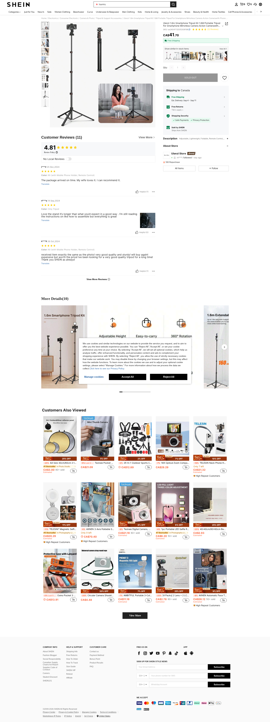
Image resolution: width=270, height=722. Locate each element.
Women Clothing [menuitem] (62, 12)
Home (43, 18)
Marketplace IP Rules (52, 716)
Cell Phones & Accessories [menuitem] (240, 12)
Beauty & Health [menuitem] (201, 12)
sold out (190, 77)
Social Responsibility (52, 659)
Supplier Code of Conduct (50, 668)
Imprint (78, 716)
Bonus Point (95, 659)
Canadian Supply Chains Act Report (50, 663)
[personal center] (236, 4)
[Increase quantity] (183, 67)
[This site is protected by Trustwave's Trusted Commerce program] (139, 709)
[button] (255, 4)
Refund (69, 674)
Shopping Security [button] (180, 116)
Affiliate (69, 678)
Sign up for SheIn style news (152, 661)
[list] (158, 653)
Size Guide (71, 666)
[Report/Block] (153, 192)
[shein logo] (18, 4)
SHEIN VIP (70, 670)
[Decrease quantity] (172, 67)
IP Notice (68, 716)
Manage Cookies (89, 712)
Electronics (53, 18)
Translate (45, 184)
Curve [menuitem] (90, 12)
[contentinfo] (183, 703)
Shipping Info (72, 651)
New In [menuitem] (41, 12)
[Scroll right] (261, 12)
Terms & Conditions (108, 712)
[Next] (224, 347)
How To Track (72, 663)
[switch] (69, 158)
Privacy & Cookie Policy (69, 712)
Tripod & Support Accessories (109, 18)
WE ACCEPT (142, 698)
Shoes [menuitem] (187, 12)
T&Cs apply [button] (177, 110)
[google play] (191, 655)
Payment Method (97, 655)
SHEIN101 (47, 681)
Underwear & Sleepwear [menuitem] (107, 12)
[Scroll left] (257, 12)
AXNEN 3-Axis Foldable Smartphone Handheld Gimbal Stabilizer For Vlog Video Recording (97, 529)
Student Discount (50, 677)
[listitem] (168, 56)
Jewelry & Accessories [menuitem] (171, 12)
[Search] (173, 4)
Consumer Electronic (69, 18)
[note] (60, 459)
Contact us (94, 651)
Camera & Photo (87, 18)
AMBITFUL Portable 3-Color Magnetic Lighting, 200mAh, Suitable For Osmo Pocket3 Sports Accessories (135, 595)
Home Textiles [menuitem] (218, 12)
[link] (242, 4)
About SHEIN (48, 651)
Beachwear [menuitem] (78, 12)
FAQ (91, 666)
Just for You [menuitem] (29, 12)
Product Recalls (96, 663)
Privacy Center (49, 712)
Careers (46, 673)
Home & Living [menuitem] (151, 12)
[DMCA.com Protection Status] (146, 709)
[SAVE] (224, 77)
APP (185, 647)
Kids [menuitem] (140, 12)
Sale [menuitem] (49, 12)
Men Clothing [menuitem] (128, 12)
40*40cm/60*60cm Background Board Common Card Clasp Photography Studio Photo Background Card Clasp (210, 529)
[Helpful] (137, 192)
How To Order (72, 659)
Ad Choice (88, 716)
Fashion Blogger (50, 655)
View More (135, 615)
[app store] (185, 655)
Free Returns (71, 655)
